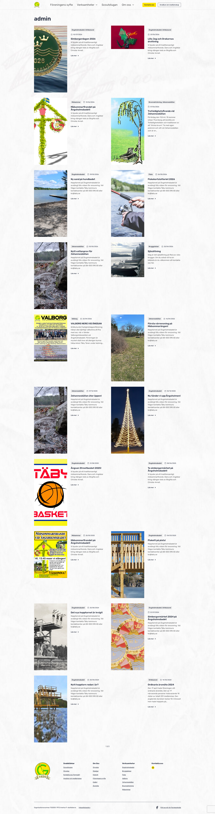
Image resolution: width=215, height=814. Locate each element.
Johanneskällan (168, 102)
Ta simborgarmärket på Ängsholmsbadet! (160, 469)
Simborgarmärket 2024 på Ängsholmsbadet (162, 618)
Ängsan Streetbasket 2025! (86, 468)
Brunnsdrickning (155, 102)
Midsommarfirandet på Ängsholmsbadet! (83, 108)
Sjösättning (154, 251)
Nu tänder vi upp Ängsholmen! (164, 395)
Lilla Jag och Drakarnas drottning (161, 40)
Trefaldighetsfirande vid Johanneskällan (161, 112)
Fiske (151, 174)
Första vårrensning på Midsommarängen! (160, 325)
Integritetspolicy (84, 808)
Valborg (74, 319)
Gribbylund (89, 30)
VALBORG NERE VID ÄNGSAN (86, 323)
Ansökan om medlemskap (169, 5)
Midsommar (76, 102)
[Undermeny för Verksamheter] (96, 5)
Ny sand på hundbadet (83, 179)
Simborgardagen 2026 (83, 38)
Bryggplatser (154, 246)
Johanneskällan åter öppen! (86, 395)
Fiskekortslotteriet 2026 (161, 179)
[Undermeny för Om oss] (133, 5)
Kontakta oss (149, 5)
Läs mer (75, 56)
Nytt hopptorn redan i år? (85, 684)
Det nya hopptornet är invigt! (87, 612)
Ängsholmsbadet (78, 30)
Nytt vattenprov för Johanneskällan (81, 252)
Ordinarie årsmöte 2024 (161, 684)
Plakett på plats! (157, 540)
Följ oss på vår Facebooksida (170, 808)
